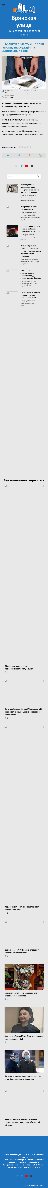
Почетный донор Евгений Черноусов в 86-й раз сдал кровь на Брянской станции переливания (24, 712)
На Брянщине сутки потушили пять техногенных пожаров (30, 209)
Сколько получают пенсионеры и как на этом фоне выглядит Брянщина (23, 1077)
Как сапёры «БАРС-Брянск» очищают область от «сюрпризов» (22, 951)
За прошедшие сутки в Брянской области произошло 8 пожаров (30, 228)
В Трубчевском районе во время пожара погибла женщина (30, 295)
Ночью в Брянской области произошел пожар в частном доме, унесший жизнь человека (31, 251)
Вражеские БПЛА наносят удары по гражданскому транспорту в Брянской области (22, 1122)
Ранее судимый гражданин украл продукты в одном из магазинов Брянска (30, 189)
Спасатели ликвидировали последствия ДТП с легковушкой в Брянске (31, 274)
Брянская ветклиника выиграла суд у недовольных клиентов (21, 994)
